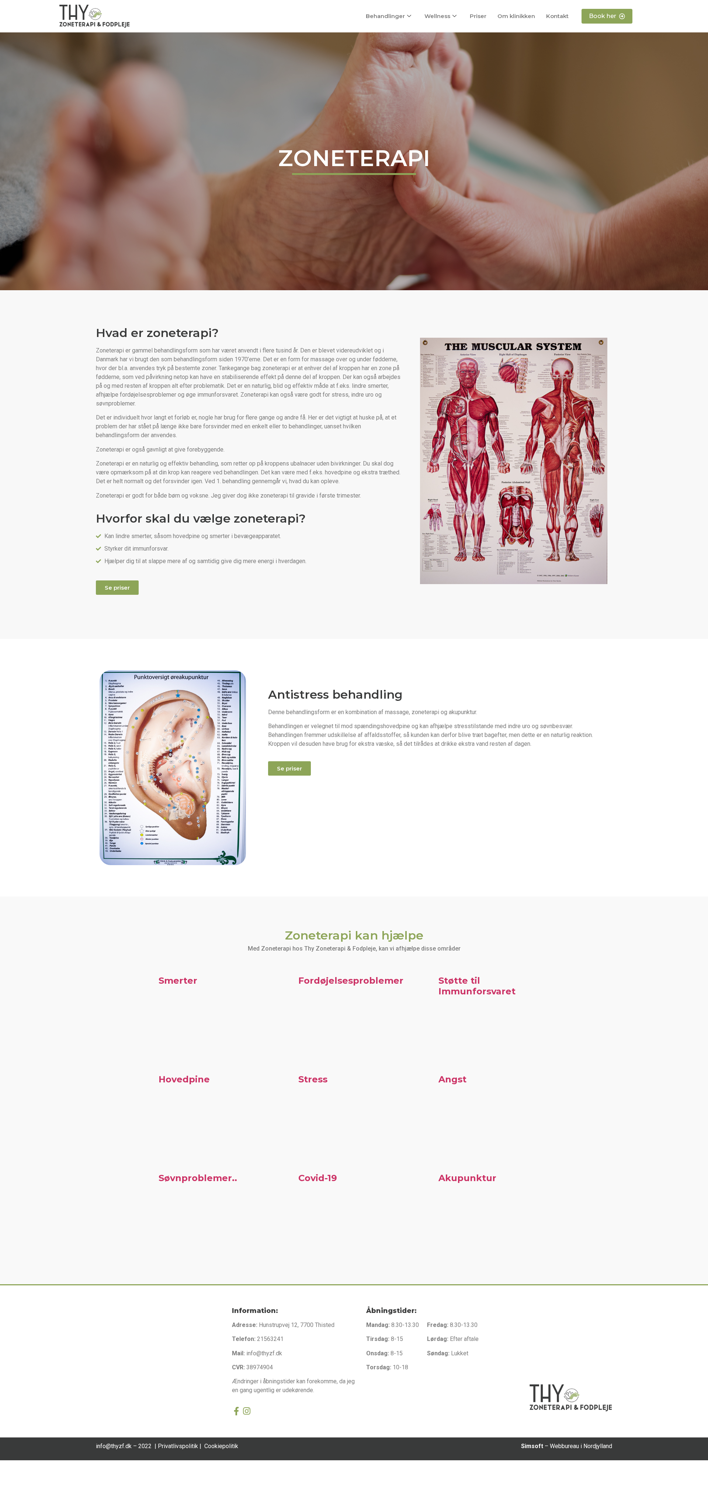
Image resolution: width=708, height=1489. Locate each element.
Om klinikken (516, 16)
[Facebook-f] (236, 1411)
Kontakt (557, 16)
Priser (478, 16)
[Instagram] (246, 1411)
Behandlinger (385, 16)
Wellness (437, 16)
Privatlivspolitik (178, 1446)
